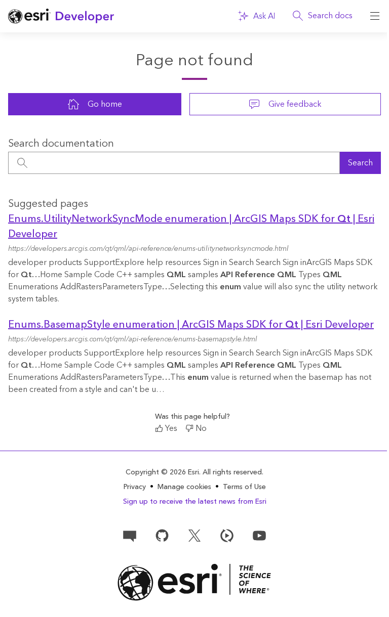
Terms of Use (244, 487)
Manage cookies (184, 487)
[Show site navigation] (375, 16)
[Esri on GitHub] (162, 535)
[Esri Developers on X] (194, 535)
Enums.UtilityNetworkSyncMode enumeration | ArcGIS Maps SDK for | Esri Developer (191, 226)
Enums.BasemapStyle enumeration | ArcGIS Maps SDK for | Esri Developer (191, 324)
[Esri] (194, 582)
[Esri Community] (130, 535)
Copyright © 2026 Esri (162, 472)
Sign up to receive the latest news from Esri (194, 502)
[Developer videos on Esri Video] (227, 535)
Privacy (135, 487)
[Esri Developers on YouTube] (259, 535)
